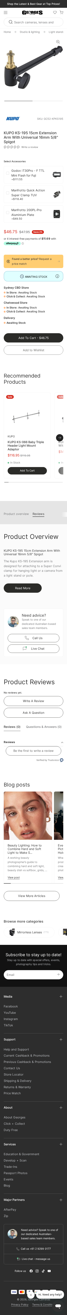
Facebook (11, 1006)
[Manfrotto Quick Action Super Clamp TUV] (57, 194)
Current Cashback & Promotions (27, 1055)
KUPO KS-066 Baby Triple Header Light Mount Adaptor (26, 445)
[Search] (11, 22)
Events (8, 1179)
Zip (6, 1216)
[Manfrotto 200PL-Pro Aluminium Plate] (57, 214)
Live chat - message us (36, 1258)
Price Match (12, 1093)
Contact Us (12, 1068)
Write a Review (33, 701)
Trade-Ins (10, 1167)
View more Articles (31, 896)
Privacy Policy (19, 1304)
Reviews (38, 514)
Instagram (11, 1019)
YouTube (10, 1012)
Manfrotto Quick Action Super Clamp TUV (28, 192)
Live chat (37, 648)
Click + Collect (14, 1123)
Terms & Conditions (44, 1304)
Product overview (16, 514)
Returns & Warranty (17, 1087)
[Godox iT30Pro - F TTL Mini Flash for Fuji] (57, 175)
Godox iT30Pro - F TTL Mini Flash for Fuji (27, 173)
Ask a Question (33, 712)
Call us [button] (37, 638)
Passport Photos (15, 1173)
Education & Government (21, 1154)
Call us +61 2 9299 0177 (36, 1248)
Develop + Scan (15, 1160)
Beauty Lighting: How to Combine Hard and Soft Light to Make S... (25, 849)
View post (14, 877)
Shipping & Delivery (18, 1081)
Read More (22, 588)
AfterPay (10, 1209)
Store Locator (13, 1074)
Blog (7, 1185)
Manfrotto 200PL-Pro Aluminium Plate (26, 212)
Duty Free (11, 1130)
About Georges (14, 1117)
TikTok (8, 1025)
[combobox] (33, 22)
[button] (32, 13)
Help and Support (16, 1049)
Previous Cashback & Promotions (27, 1062)
